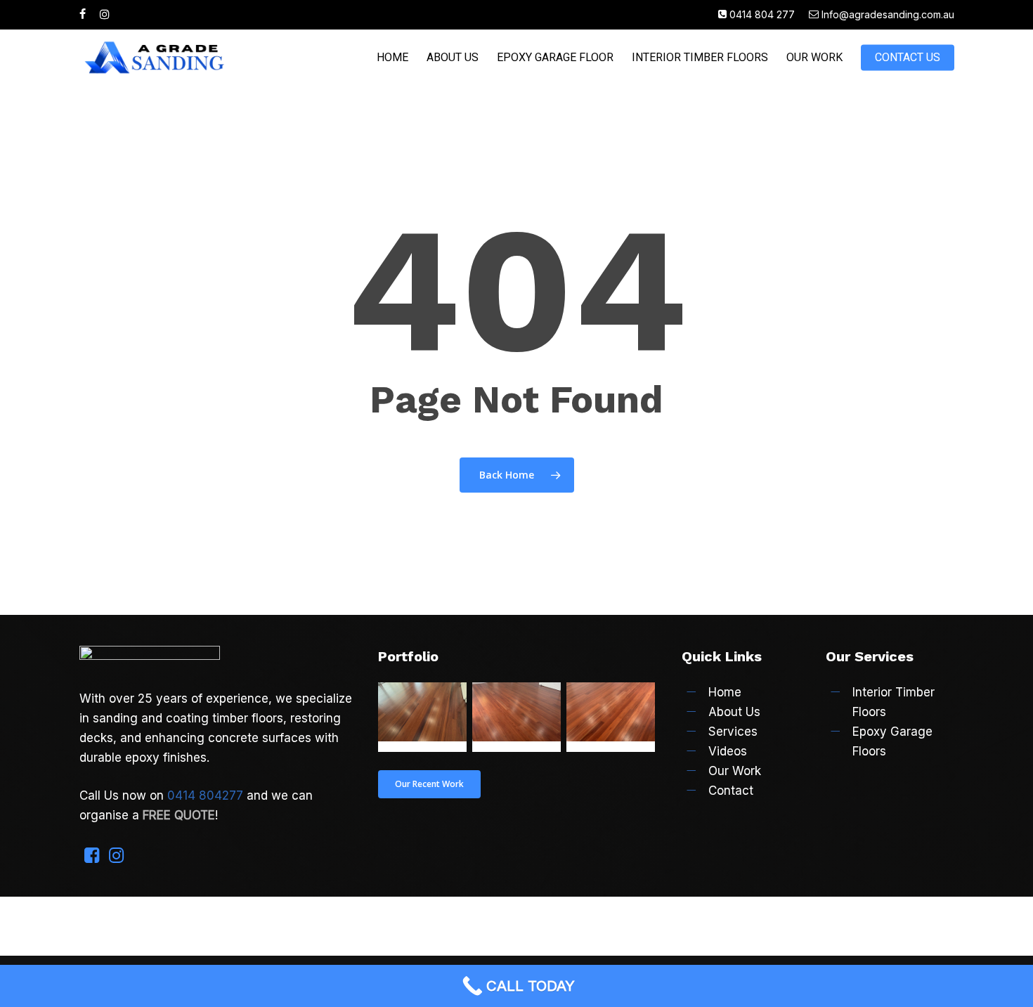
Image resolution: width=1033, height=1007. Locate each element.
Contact (730, 791)
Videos (727, 751)
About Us (734, 712)
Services (733, 732)
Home (724, 692)
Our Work (734, 771)
